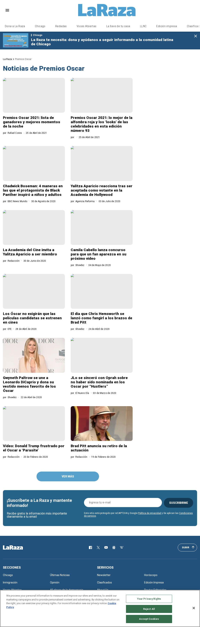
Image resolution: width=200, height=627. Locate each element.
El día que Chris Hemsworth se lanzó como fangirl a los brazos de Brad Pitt (101, 318)
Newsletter (104, 575)
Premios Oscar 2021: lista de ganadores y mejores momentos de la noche (31, 121)
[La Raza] (107, 10)
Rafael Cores (15, 133)
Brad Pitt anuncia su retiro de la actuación (99, 448)
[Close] (193, 608)
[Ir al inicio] (18, 547)
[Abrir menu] (7, 10)
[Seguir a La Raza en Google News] (114, 547)
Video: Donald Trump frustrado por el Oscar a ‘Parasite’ (33, 448)
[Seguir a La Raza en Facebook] (90, 547)
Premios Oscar (23, 59)
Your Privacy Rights (149, 598)
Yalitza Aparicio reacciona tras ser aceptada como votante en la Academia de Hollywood (101, 190)
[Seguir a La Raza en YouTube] (106, 547)
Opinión (54, 582)
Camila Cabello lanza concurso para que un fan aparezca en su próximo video (98, 254)
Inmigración (10, 582)
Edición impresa (166, 26)
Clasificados (104, 582)
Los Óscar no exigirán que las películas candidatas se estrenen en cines (32, 318)
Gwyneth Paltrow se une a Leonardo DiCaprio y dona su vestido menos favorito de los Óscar (29, 384)
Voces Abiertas (86, 26)
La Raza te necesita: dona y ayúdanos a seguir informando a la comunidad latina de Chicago (102, 41)
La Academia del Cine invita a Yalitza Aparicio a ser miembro (30, 252)
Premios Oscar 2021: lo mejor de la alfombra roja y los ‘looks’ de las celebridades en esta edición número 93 (101, 124)
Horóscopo (150, 575)
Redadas (61, 26)
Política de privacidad (149, 513)
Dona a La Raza (15, 26)
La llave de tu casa (118, 26)
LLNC (143, 26)
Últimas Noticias (60, 575)
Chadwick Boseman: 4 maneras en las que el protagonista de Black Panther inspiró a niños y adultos (33, 190)
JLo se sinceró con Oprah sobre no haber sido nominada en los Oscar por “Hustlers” (99, 382)
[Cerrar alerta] (195, 36)
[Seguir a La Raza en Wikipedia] (122, 547)
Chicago (40, 26)
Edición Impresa (154, 582)
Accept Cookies (149, 618)
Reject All (149, 608)
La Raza (7, 59)
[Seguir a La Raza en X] (98, 547)
